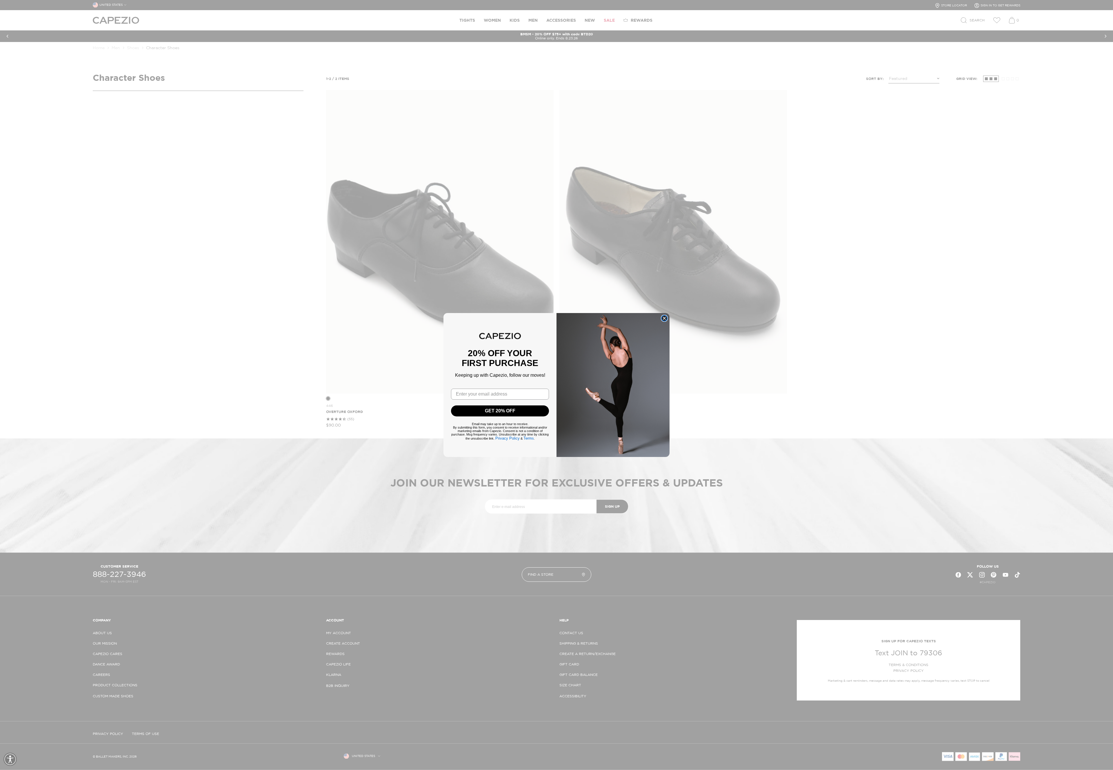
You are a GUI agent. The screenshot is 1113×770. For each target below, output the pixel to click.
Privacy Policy (507, 438)
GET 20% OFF (500, 410)
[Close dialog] (664, 318)
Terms (528, 438)
